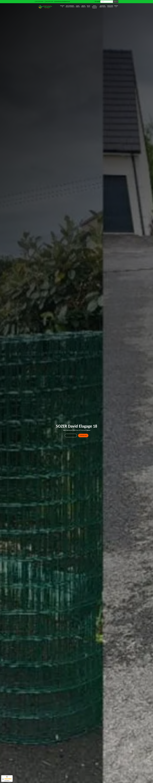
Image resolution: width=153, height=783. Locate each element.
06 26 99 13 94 (49, 1)
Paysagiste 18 (62, 6)
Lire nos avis (6, 780)
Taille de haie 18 (88, 6)
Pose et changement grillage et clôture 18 (70, 6)
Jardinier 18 (116, 6)
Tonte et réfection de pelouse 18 (94, 6)
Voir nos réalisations (70, 435)
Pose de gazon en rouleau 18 (110, 6)
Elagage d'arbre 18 (78, 6)
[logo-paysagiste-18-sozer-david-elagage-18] (45, 7)
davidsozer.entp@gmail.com (63, 1)
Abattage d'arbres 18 (83, 6)
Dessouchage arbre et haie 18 (102, 6)
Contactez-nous (83, 435)
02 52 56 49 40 (39, 1)
